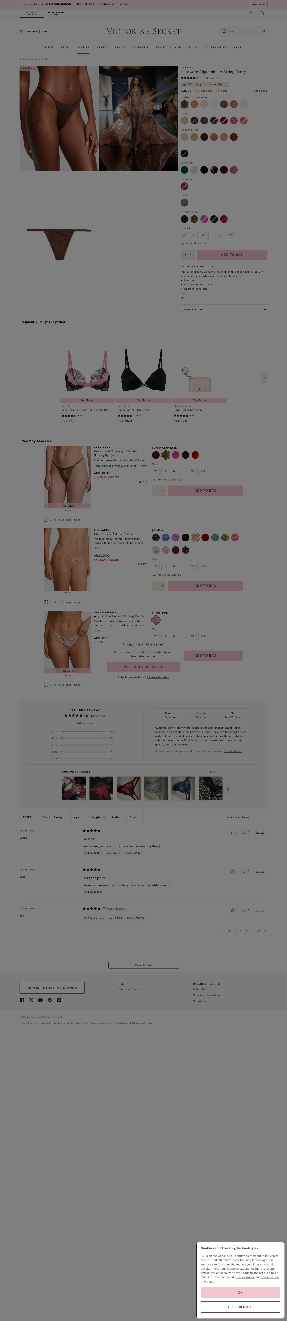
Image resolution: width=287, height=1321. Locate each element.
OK (240, 1292)
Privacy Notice (245, 1277)
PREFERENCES (240, 1307)
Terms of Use (270, 1277)
